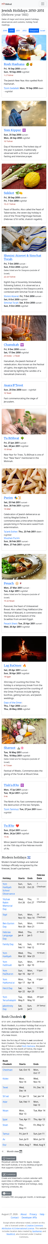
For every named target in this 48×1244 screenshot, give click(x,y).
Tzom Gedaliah (11, 88)
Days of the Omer (13, 702)
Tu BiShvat (11, 438)
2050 (11, 30)
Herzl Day (7, 988)
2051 (18, 30)
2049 (5, 30)
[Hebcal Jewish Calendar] (7, 3)
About (24, 1214)
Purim (8, 498)
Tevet (5, 1087)
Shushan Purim (11, 538)
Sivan (5, 1124)
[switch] (4, 1151)
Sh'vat (6, 1096)
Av (4, 1139)
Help (42, 1214)
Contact (15, 1217)
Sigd (5, 914)
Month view (13, 1151)
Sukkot (9, 193)
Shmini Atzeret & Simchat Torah (22, 257)
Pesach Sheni (10, 623)
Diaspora (34, 30)
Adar (5, 1101)
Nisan (5, 1110)
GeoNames (37, 1231)
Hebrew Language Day (8, 935)
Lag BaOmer (12, 665)
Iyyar (5, 1119)
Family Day (8, 944)
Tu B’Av (9, 826)
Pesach (9, 583)
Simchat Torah (11, 302)
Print (8, 1193)
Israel (42, 30)
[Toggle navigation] (42, 3)
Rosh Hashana (14, 64)
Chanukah (11, 345)
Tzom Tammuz (11, 809)
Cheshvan (8, 1069)
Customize (10, 1174)
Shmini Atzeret (11, 296)
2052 (24, 30)
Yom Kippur (12, 130)
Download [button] (10, 1158)
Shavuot (9, 748)
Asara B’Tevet (13, 385)
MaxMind (11, 1234)
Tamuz (6, 1133)
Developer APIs (29, 1217)
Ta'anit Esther (10, 531)
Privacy (33, 1214)
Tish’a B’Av (11, 785)
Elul (4, 1144)
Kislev (5, 1078)
